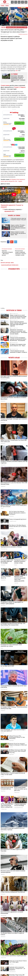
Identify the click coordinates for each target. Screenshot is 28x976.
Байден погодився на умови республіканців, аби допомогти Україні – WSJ (18, 233)
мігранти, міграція (5, 262)
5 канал (25, 24)
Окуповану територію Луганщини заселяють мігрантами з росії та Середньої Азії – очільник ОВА (18, 78)
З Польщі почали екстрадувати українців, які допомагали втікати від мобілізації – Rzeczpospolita (18, 339)
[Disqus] (14, 290)
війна (12, 262)
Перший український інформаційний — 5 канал (5, 2)
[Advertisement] (14, 134)
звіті (16, 70)
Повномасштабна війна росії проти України (17, 27)
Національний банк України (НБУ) (9, 265)
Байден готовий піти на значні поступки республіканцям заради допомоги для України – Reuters (18, 317)
